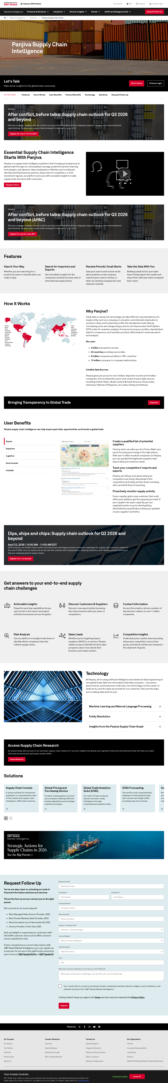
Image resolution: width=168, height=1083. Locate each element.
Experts (130, 1057)
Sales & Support (92, 1044)
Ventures (7, 1052)
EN (130, 4)
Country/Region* (64, 936)
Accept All (137, 1076)
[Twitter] (80, 1027)
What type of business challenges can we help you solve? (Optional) (82, 969)
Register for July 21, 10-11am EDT (23, 134)
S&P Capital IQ (46, 954)
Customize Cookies (120, 1076)
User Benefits (55, 94)
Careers (130, 1044)
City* (60, 958)
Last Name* (115, 893)
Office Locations (92, 1057)
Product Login (157, 4)
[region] (84, 1076)
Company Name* (64, 903)
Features (26, 94)
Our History (8, 1048)
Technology (90, 94)
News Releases (51, 1048)
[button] (125, 174)
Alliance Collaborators (94, 1061)
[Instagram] (89, 1027)
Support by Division (93, 1048)
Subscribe (154, 402)
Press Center (9, 1057)
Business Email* (64, 882)
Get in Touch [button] (136, 83)
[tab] (30, 441)
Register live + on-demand (20, 559)
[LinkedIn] (99, 1027)
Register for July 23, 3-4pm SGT (22, 234)
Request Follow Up (154, 12)
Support (142, 4)
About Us (7, 1061)
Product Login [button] (155, 83)
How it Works (39, 94)
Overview (48, 1044)
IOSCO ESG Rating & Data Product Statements (145, 1061)
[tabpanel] (110, 477)
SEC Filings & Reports (53, 1057)
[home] (5, 18)
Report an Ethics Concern (96, 1052)
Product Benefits (73, 94)
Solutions (33, 18)
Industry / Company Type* (67, 925)
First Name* (63, 893)
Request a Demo (12, 185)
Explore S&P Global (32, 3)
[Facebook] (84, 1027)
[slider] (84, 802)
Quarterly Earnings (52, 1052)
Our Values (8, 1044)
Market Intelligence (17, 18)
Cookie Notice (83, 1080)
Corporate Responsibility (136, 1048)
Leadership (131, 1052)
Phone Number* (64, 914)
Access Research (16, 759)
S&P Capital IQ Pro (27, 954)
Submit (64, 1005)
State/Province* (64, 947)
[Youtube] (94, 1027)
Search (119, 4)
